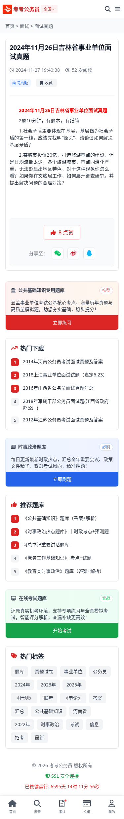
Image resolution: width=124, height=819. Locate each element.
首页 (10, 26)
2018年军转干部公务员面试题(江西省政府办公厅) (66, 404)
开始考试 (62, 630)
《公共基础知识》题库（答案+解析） (61, 518)
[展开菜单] (117, 9)
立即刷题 (62, 479)
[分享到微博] (73, 253)
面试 (24, 26)
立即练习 (62, 322)
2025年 (74, 685)
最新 (39, 737)
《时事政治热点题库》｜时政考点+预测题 (66, 531)
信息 (94, 724)
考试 (74, 724)
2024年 (22, 685)
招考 (19, 737)
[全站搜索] (107, 9)
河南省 (80, 711)
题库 (19, 671)
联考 (48, 698)
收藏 (49, 83)
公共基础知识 (48, 711)
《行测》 (24, 698)
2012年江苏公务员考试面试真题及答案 (63, 419)
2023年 (48, 685)
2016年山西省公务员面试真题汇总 (58, 388)
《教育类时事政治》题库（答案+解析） (63, 571)
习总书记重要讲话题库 (46, 544)
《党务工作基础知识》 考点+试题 (57, 558)
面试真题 (43, 26)
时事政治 (50, 724)
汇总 (19, 711)
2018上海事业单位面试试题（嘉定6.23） (65, 374)
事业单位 (73, 671)
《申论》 (73, 698)
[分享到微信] (57, 253)
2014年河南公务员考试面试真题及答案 (63, 361)
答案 (97, 698)
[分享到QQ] (89, 253)
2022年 (22, 724)
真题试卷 (44, 671)
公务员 (100, 671)
